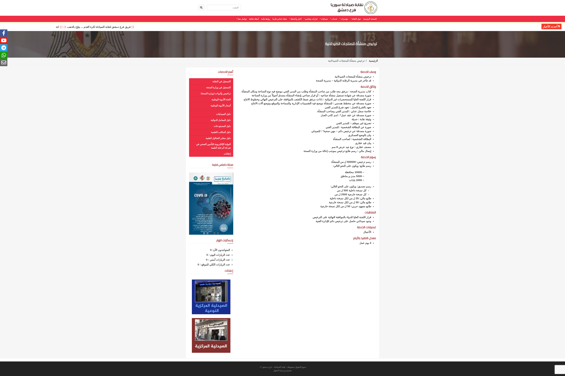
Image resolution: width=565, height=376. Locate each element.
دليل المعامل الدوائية (221, 120)
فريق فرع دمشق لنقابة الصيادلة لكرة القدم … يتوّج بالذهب (109, 27)
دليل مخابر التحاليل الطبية (218, 138)
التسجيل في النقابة (221, 81)
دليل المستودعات (222, 126)
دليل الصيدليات (223, 114)
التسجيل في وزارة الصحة (218, 87)
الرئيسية (373, 60)
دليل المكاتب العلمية (221, 132)
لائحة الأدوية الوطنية (221, 99)
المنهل (276, 371)
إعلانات (227, 153)
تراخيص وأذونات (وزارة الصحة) (216, 93)
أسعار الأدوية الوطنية (221, 105)
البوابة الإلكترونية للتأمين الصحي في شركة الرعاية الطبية (213, 145)
